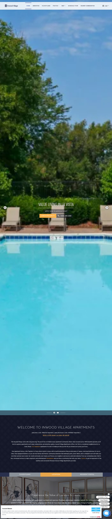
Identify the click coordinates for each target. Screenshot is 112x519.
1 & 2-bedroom (35, 446)
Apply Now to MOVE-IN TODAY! (56, 211)
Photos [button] (55, 5)
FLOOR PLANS (24, 474)
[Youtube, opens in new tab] (57, 412)
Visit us (83, 458)
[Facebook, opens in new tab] (54, 412)
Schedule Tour (73, 5)
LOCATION (56, 474)
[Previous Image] (5, 208)
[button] (106, 6)
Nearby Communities (88, 5)
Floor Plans (46, 5)
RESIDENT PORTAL (87, 474)
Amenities (36, 5)
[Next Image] (107, 208)
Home (28, 5)
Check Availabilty (48, 215)
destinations (50, 458)
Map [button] (63, 5)
